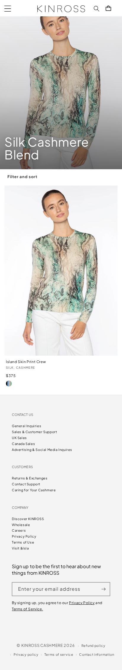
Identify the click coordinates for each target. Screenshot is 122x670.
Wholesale (21, 525)
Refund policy (93, 645)
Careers (19, 530)
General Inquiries (26, 426)
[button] (7, 8)
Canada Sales (23, 444)
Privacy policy (26, 654)
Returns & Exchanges (29, 478)
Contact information (96, 654)
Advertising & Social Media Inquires (42, 450)
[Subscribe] (103, 589)
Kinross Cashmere (42, 645)
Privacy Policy (24, 536)
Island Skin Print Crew (26, 361)
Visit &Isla (20, 548)
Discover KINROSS (28, 519)
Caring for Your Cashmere (34, 490)
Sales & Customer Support (34, 432)
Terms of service (58, 654)
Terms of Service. (27, 609)
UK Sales (19, 438)
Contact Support (26, 484)
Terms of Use (23, 542)
